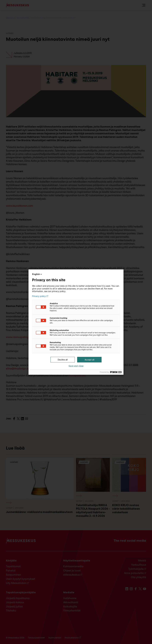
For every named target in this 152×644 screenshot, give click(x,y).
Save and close (76, 366)
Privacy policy (39, 296)
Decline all (63, 359)
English (36, 274)
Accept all (89, 359)
